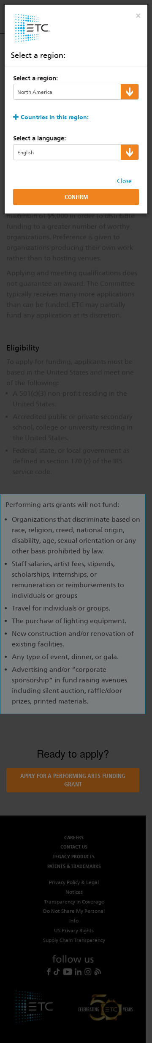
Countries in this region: (55, 117)
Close (124, 181)
